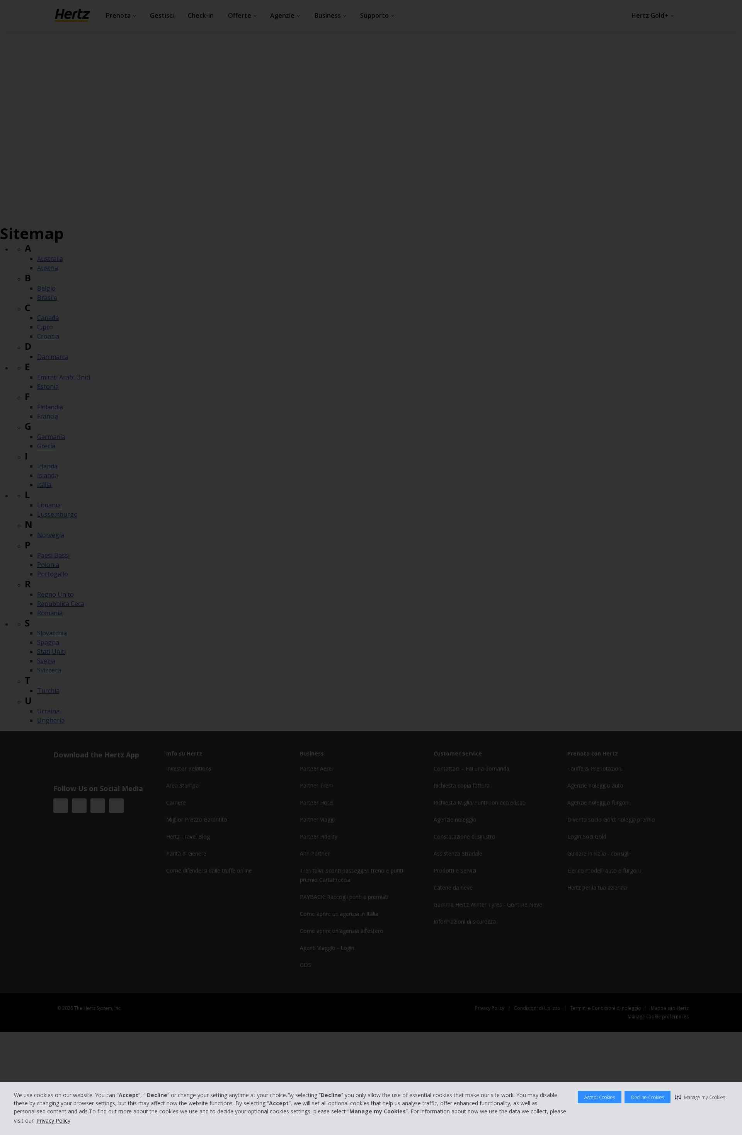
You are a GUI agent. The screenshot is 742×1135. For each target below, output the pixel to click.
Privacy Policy (53, 1120)
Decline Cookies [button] (647, 1097)
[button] (700, 1097)
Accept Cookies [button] (599, 1097)
